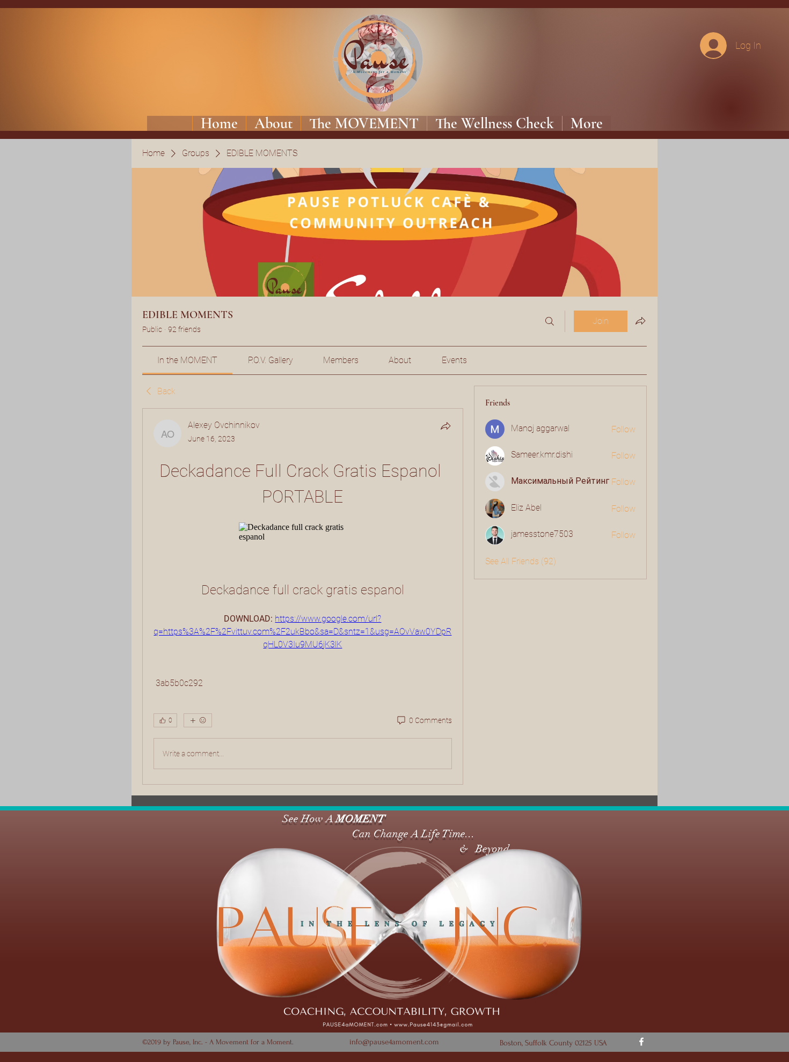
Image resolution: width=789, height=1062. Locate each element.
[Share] (445, 425)
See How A (306, 818)
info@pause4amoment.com (394, 1041)
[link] (187, 360)
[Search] (549, 321)
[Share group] (640, 320)
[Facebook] (641, 1041)
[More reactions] (198, 720)
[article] (302, 596)
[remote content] (302, 532)
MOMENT (360, 818)
